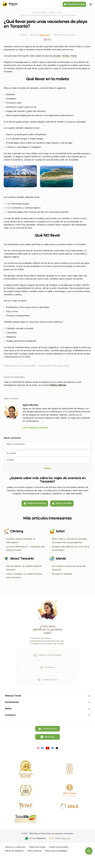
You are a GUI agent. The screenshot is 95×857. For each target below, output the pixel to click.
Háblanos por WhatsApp (49, 655)
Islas (59, 12)
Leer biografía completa (35, 428)
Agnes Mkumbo (30, 405)
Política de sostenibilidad (56, 851)
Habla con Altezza (36, 503)
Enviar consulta (63, 503)
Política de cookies (37, 847)
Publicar (47, 468)
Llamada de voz (49, 680)
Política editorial (58, 385)
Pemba (65, 56)
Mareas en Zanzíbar (62, 574)
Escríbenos (50, 667)
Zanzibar (57, 56)
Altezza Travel (39, 12)
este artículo (66, 351)
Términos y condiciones (15, 847)
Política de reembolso (14, 851)
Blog (52, 12)
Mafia (73, 56)
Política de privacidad (58, 847)
